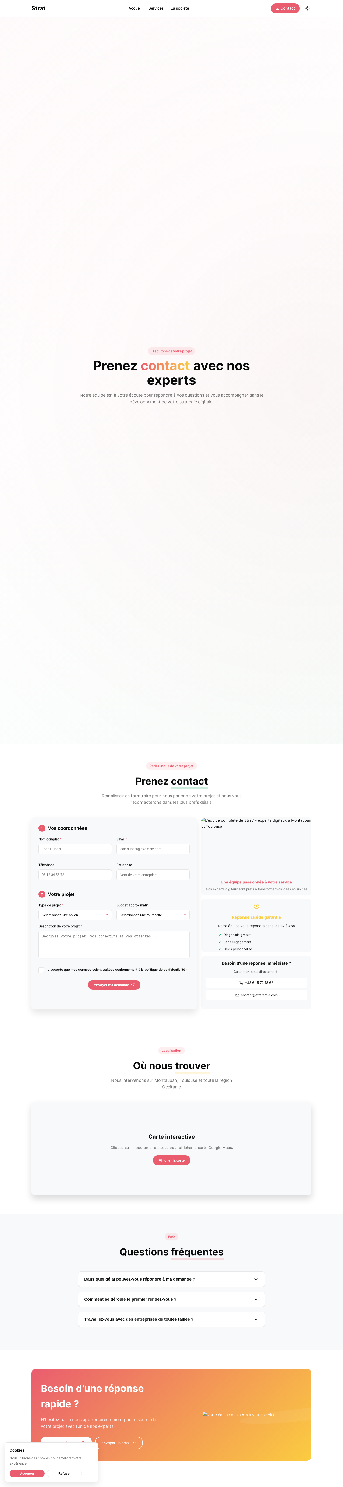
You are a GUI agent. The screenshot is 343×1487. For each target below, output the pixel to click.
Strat (39, 8)
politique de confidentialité (165, 969)
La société (180, 8)
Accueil (135, 8)
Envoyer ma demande (111, 985)
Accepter (27, 1473)
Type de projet (50, 905)
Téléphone (46, 865)
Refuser (64, 1473)
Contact (287, 8)
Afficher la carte (172, 1160)
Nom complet (49, 839)
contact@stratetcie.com (259, 995)
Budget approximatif (132, 905)
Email (121, 839)
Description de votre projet (60, 926)
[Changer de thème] (307, 8)
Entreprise (124, 865)
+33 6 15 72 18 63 (259, 983)
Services (156, 8)
